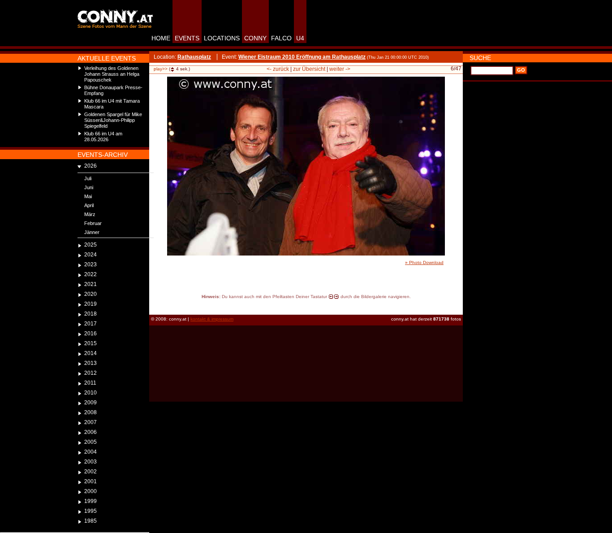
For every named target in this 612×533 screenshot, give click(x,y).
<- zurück (278, 69)
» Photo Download (424, 262)
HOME (160, 38)
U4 (300, 38)
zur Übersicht (309, 69)
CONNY (255, 38)
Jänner (91, 232)
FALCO (281, 38)
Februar (93, 223)
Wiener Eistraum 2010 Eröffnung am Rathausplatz (302, 57)
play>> (161, 68)
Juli (87, 178)
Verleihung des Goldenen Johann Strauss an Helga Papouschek (111, 73)
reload (157, 305)
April (89, 205)
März (89, 214)
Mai (88, 196)
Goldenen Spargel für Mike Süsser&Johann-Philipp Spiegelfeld (113, 120)
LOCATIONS (222, 38)
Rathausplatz (194, 57)
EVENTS (187, 38)
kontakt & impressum (211, 318)
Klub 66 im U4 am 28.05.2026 (103, 136)
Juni (88, 187)
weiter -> (339, 69)
